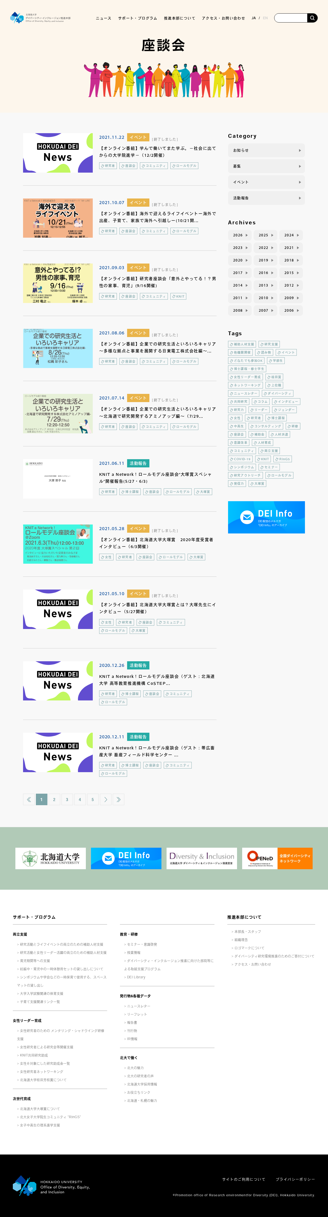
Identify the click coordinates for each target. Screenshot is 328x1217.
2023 (238, 247)
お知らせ (241, 150)
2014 (238, 285)
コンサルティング (268, 426)
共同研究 (241, 401)
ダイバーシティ (279, 393)
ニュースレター (246, 393)
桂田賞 (276, 377)
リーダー (261, 409)
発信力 (239, 483)
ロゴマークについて (249, 948)
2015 (289, 273)
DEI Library (136, 977)
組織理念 (241, 939)
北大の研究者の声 (140, 1076)
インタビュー (288, 401)
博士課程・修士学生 (249, 368)
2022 (264, 247)
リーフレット (137, 1014)
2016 (264, 273)
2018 (289, 260)
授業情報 (133, 952)
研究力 (239, 409)
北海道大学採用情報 (142, 1084)
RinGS (284, 458)
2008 (238, 310)
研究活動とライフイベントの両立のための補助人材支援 (61, 944)
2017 (238, 273)
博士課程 (132, 491)
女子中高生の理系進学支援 (40, 1125)
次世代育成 (22, 1098)
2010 (264, 298)
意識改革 (241, 442)
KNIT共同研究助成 (34, 1055)
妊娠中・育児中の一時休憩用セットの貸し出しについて (61, 969)
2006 (289, 310)
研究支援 (271, 344)
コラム (263, 401)
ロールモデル (186, 165)
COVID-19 (242, 458)
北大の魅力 (135, 1067)
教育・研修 (129, 934)
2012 (289, 285)
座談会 (130, 165)
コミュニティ (156, 165)
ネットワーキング (247, 385)
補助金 (259, 434)
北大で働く (129, 1057)
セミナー (271, 467)
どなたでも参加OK (248, 360)
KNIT (180, 296)
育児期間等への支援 (35, 960)
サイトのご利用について (243, 1179)
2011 (238, 298)
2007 (264, 310)
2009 (289, 298)
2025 (264, 235)
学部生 (278, 360)
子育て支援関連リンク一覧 (40, 1001)
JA (254, 18)
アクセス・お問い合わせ (223, 18)
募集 (237, 166)
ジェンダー (286, 409)
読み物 (266, 352)
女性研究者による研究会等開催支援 (46, 1047)
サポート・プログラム (34, 917)
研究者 (110, 165)
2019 (264, 260)
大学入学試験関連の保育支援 (41, 993)
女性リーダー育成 (247, 377)
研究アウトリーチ (247, 475)
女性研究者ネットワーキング (41, 1071)
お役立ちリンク (138, 1092)
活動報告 (138, 463)
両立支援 (271, 450)
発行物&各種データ (135, 996)
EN (265, 18)
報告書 (132, 1022)
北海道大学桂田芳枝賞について (43, 1080)
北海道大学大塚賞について (40, 1108)
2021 (289, 247)
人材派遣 (281, 434)
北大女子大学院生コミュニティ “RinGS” (50, 1117)
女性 (108, 557)
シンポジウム (244, 467)
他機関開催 (242, 352)
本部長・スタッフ (247, 931)
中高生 (239, 426)
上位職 (276, 385)
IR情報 (132, 1039)
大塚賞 (205, 491)
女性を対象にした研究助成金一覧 (45, 1063)
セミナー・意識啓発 (142, 944)
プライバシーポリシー (295, 1179)
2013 (264, 285)
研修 (295, 426)
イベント (138, 137)
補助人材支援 (244, 344)
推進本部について (244, 917)
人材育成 (264, 442)
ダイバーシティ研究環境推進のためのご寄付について (274, 956)
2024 (289, 235)
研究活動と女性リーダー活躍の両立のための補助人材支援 (63, 952)
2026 (238, 235)
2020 (238, 260)
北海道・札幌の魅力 (142, 1100)
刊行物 (132, 1030)
